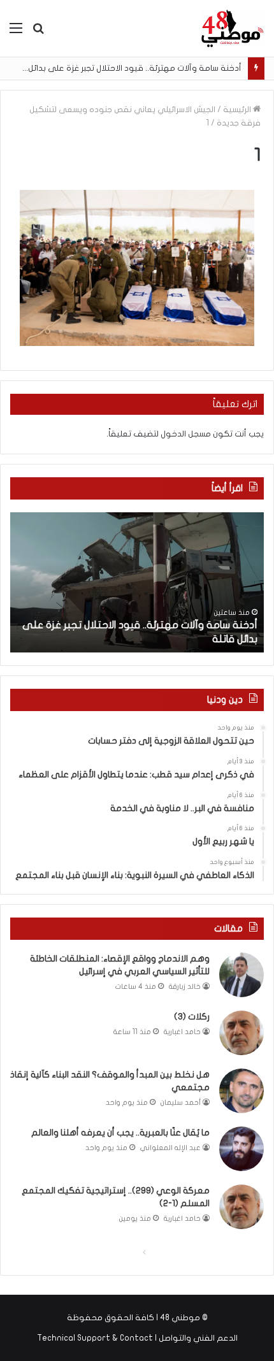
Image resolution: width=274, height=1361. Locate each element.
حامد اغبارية (182, 1031)
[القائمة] (16, 32)
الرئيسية (238, 109)
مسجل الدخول (186, 433)
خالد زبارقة (185, 986)
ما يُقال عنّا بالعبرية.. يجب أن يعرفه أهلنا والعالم (120, 1132)
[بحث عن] (38, 32)
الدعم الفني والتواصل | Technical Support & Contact (137, 1338)
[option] (137, 582)
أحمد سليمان (181, 1102)
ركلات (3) (192, 1016)
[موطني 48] (232, 28)
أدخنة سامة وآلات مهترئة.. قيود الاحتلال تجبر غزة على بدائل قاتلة (124, 68)
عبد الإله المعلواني (170, 1147)
